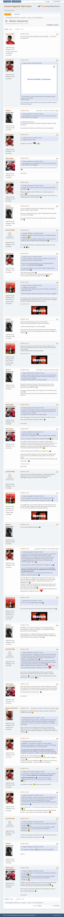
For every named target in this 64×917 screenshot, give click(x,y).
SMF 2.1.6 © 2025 (6, 915)
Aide (54, 915)
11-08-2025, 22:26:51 (24, 158)
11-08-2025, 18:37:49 (24, 33)
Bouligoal (10, 158)
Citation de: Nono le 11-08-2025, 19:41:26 (32, 138)
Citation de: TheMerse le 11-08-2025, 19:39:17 (33, 114)
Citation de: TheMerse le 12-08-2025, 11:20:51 (33, 652)
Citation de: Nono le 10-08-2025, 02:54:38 (32, 63)
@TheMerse (23, 627)
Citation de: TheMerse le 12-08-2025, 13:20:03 (33, 822)
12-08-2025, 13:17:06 (24, 738)
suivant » (56, 25)
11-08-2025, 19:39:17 (24, 60)
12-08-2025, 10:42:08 (24, 369)
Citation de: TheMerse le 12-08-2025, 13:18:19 (33, 847)
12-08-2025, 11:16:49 (24, 524)
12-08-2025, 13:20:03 (24, 792)
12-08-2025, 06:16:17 (24, 253)
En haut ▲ (58, 915)
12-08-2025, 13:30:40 (24, 818)
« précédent (49, 25)
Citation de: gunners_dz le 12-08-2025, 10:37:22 (33, 373)
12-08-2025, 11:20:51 (24, 548)
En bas (6, 29)
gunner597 (10, 34)
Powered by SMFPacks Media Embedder (27, 915)
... (21, 29)
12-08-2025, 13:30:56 (24, 843)
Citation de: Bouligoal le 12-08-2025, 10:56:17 (33, 552)
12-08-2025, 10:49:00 (24, 404)
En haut (7, 899)
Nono (9, 110)
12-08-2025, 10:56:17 (24, 428)
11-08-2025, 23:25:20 (24, 230)
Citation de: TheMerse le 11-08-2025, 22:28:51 (33, 233)
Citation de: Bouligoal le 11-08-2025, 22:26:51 (33, 185)
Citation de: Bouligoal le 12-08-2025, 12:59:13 (33, 795)
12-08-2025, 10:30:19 (24, 319)
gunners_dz (11, 282)
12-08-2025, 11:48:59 (24, 649)
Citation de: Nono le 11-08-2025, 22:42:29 (32, 256)
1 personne (22, 303)
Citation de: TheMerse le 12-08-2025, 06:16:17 (33, 432)
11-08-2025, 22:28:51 (24, 182)
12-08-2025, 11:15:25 (24, 492)
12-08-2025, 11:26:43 (24, 625)
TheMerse (10, 60)
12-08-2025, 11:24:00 (24, 597)
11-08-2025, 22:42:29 (24, 206)
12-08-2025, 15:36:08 (24, 867)
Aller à (34, 905)
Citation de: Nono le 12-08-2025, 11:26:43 (32, 741)
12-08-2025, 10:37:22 (24, 343)
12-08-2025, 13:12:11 (24, 708)
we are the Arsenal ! (12, 709)
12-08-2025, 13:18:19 (24, 768)
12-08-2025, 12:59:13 (24, 684)
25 (22, 29)
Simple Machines (14, 915)
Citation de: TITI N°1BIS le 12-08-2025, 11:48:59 (33, 771)
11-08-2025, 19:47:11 (24, 134)
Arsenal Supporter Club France (17, 6)
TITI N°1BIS (11, 230)
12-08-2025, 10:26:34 (24, 282)
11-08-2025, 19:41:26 (24, 110)
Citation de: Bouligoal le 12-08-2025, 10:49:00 (33, 496)
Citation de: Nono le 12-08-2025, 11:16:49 (32, 600)
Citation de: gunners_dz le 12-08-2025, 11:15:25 (33, 717)
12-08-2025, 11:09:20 (24, 471)
